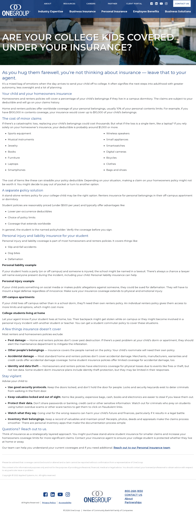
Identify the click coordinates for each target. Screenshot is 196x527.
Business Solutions (178, 11)
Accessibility (65, 503)
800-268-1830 (134, 491)
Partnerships (133, 502)
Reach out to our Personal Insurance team (141, 447)
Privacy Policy (49, 503)
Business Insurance (82, 11)
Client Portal (134, 4)
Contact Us (182, 3)
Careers (90, 4)
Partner (112, 4)
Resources (69, 4)
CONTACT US (133, 494)
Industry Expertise (50, 11)
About (47, 4)
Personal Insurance (114, 11)
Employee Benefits (146, 11)
